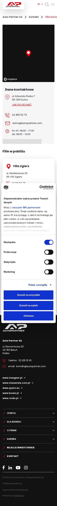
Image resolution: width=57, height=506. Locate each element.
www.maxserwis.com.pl (16, 383)
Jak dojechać (22, 105)
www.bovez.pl (11, 393)
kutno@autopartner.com (27, 123)
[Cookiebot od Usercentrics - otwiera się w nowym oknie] (40, 187)
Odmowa (29, 315)
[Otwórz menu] (52, 4)
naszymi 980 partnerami (26, 207)
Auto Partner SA (12, 17)
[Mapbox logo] (10, 79)
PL (39, 4)
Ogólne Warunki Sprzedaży (15, 489)
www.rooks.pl (10, 398)
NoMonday (19, 495)
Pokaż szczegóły (37, 285)
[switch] (48, 252)
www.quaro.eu (11, 388)
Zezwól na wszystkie (28, 295)
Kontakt (34, 17)
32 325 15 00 (25, 360)
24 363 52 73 (19, 114)
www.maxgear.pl (12, 378)
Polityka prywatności (12, 483)
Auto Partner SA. (13, 2)
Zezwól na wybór (28, 305)
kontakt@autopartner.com (31, 366)
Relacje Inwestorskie (21, 447)
